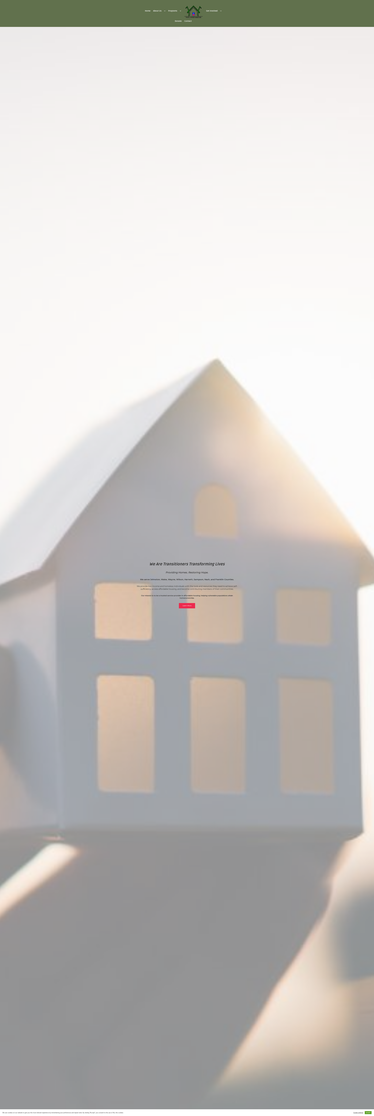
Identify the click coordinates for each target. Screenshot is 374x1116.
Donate (178, 21)
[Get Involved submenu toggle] (221, 11)
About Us (157, 11)
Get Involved (212, 11)
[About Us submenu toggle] (165, 11)
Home (147, 11)
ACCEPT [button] (368, 1112)
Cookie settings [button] (358, 1113)
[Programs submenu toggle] (180, 11)
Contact (188, 21)
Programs (172, 11)
